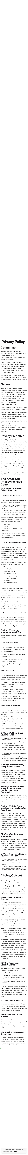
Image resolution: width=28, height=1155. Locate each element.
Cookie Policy (13, 1151)
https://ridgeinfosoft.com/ (8, 357)
